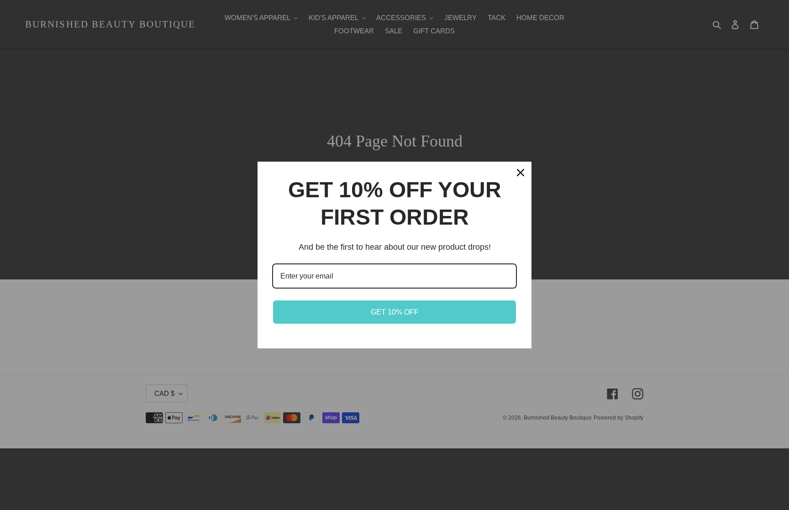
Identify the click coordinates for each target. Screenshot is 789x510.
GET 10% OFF (395, 312)
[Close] (520, 173)
